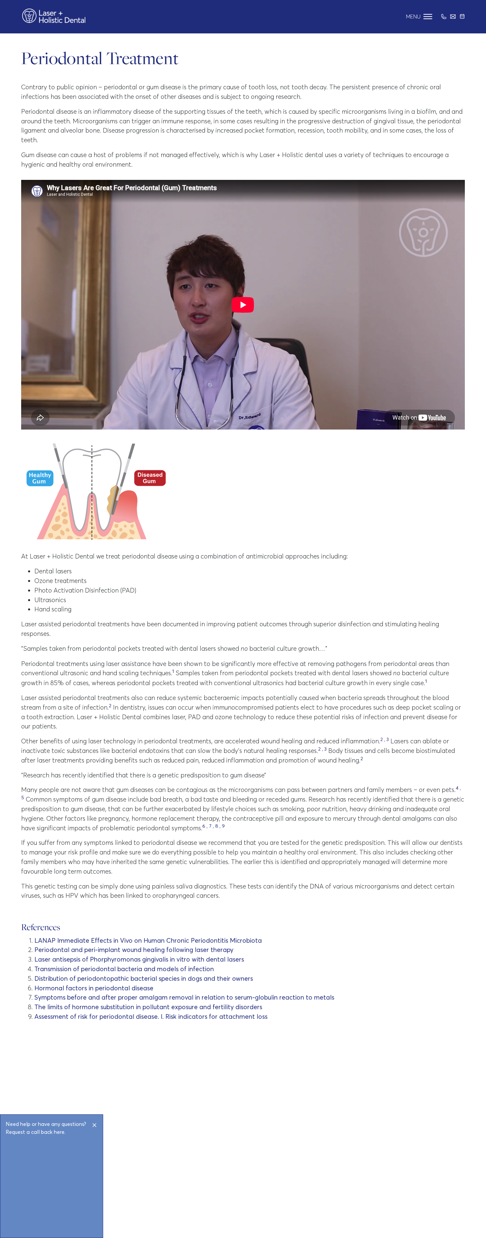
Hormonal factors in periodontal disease (93, 988)
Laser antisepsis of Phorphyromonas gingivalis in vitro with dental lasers (139, 959)
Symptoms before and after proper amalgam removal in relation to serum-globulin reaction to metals (184, 997)
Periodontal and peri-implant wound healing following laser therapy (133, 950)
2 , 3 (384, 739)
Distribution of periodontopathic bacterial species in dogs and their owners (143, 978)
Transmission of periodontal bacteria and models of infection (124, 969)
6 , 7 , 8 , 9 (213, 826)
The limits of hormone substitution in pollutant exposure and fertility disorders (148, 1007)
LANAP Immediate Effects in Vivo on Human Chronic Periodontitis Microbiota (148, 940)
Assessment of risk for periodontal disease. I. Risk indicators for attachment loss (150, 1016)
